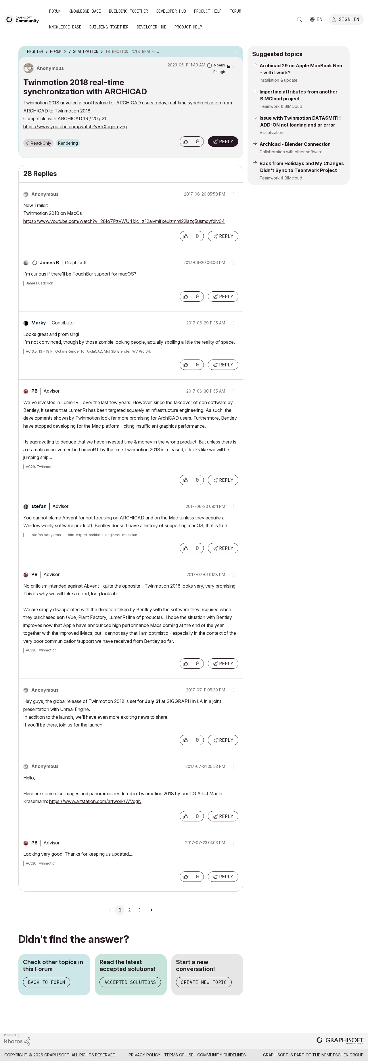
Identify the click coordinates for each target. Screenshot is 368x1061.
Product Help (208, 11)
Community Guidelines (221, 1054)
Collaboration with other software (291, 151)
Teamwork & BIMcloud (281, 106)
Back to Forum (46, 982)
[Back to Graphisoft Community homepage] (23, 19)
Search (299, 19)
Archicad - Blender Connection (295, 144)
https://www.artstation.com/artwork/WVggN (95, 801)
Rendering (68, 143)
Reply (226, 141)
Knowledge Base (85, 11)
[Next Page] (151, 910)
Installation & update (279, 80)
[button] (185, 141)
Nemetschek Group (342, 1054)
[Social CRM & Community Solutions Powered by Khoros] (17, 1039)
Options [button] (235, 52)
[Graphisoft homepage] (340, 1041)
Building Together (128, 11)
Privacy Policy (144, 1054)
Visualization (271, 132)
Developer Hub (171, 11)
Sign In (349, 19)
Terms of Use (178, 1054)
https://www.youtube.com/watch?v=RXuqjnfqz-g (75, 126)
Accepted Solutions (130, 982)
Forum (55, 11)
